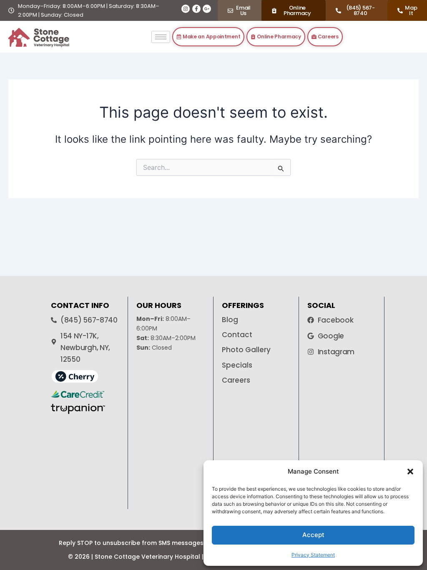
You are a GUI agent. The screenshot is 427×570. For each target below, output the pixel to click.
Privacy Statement (313, 555)
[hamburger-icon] (160, 37)
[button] (410, 471)
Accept (313, 535)
